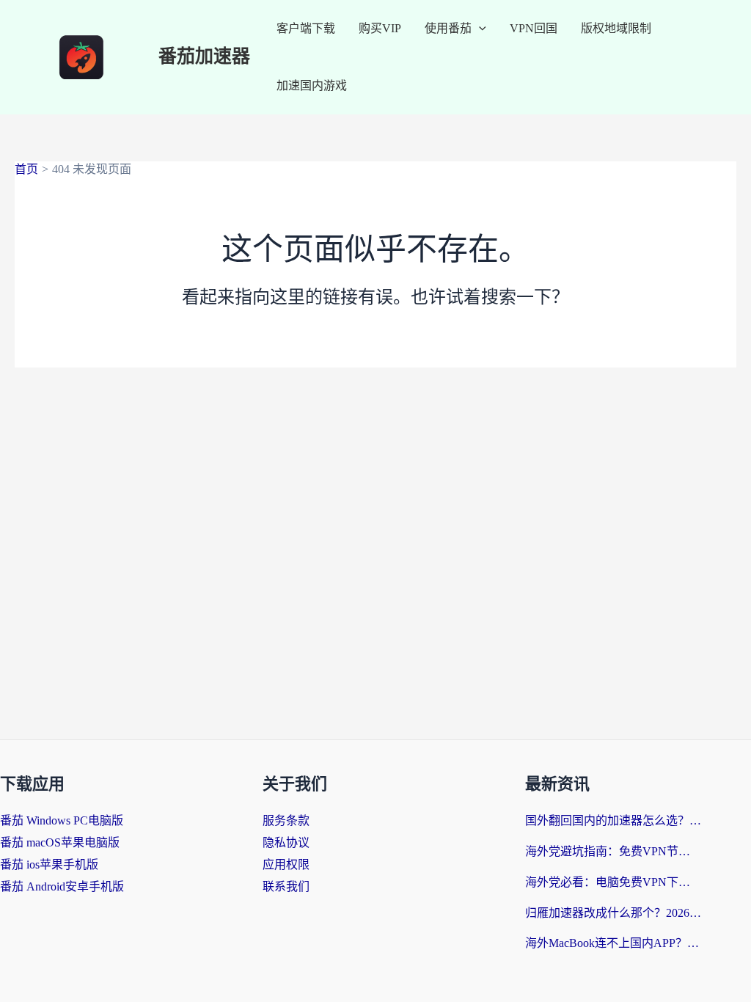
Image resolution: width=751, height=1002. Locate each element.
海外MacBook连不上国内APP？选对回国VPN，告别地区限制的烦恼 (613, 943)
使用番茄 (448, 28)
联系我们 (286, 886)
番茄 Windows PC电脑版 (61, 820)
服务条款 (286, 820)
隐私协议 (286, 842)
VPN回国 (533, 28)
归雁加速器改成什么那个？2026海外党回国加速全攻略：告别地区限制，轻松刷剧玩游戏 (613, 913)
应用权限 (286, 864)
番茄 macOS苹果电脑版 (60, 842)
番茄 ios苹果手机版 (49, 864)
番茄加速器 (204, 57)
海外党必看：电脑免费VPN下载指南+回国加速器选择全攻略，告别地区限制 (613, 882)
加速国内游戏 (311, 85)
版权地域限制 (616, 28)
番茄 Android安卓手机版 (62, 886)
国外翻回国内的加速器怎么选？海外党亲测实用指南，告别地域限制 (613, 820)
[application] (479, 28)
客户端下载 (305, 28)
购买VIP (380, 28)
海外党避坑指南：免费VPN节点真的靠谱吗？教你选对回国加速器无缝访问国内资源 (613, 851)
